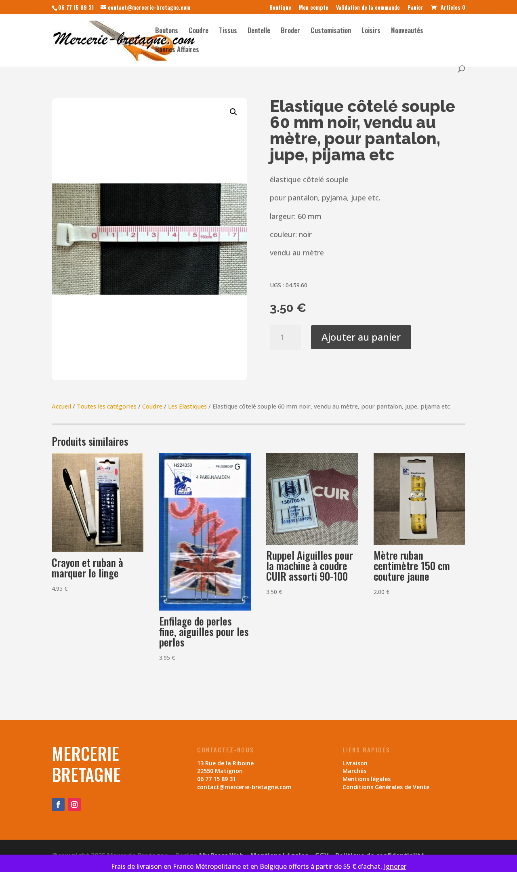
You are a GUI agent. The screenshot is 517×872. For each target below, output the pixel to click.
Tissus (228, 31)
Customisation (331, 31)
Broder (290, 31)
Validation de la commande (368, 7)
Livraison (355, 763)
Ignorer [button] (395, 866)
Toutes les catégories (107, 406)
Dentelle (259, 31)
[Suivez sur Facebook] (58, 804)
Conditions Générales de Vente (386, 787)
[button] (233, 112)
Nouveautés (407, 31)
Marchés (354, 771)
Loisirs (370, 31)
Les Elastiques (187, 406)
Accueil (61, 406)
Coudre (198, 31)
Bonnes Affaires (177, 50)
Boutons (166, 31)
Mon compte (313, 7)
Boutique (280, 7)
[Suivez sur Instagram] (74, 804)
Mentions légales (367, 779)
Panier (415, 7)
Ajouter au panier (361, 336)
